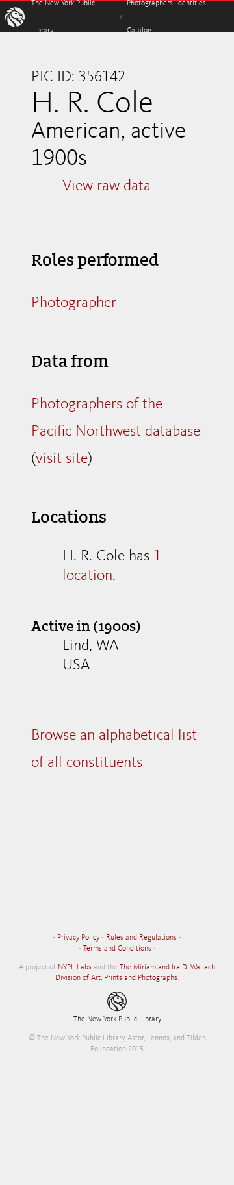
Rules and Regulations (141, 938)
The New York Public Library (117, 1019)
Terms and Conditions (117, 949)
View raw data (106, 186)
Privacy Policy (78, 938)
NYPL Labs (75, 967)
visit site (62, 459)
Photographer (73, 303)
